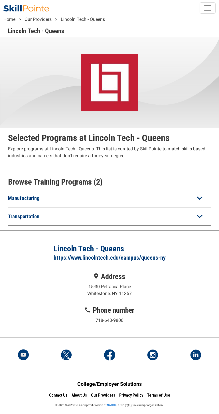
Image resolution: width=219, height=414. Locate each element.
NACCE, (112, 405)
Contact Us (58, 395)
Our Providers (38, 19)
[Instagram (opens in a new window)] (152, 355)
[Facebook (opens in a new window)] (109, 355)
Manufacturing (23, 198)
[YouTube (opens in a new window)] (23, 355)
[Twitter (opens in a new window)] (66, 355)
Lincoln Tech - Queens (83, 19)
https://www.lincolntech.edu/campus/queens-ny (110, 257)
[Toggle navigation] (208, 8)
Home (9, 19)
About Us (79, 395)
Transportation (23, 216)
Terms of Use (158, 395)
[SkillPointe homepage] (26, 8)
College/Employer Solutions (109, 384)
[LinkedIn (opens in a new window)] (195, 355)
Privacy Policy (131, 395)
